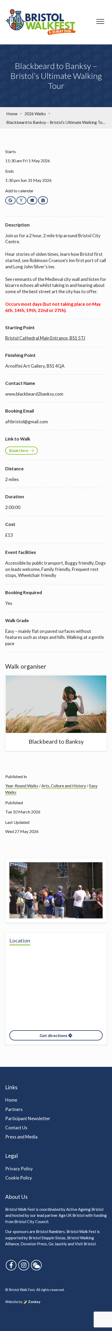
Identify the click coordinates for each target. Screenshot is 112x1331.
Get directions (54, 1035)
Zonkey (33, 1302)
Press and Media (21, 1136)
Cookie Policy (18, 1177)
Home (11, 1100)
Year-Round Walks (21, 785)
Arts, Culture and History (63, 785)
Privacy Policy (19, 1168)
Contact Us (16, 1127)
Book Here (18, 450)
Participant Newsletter (27, 1118)
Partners (14, 1109)
